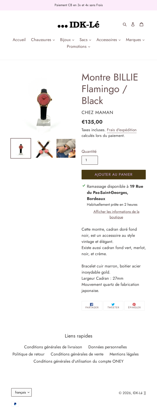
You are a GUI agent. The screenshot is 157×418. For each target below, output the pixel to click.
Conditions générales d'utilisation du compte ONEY (78, 361)
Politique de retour (28, 354)
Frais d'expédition (122, 130)
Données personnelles (107, 347)
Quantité (89, 151)
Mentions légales (124, 354)
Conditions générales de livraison (53, 347)
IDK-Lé (137, 392)
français (20, 392)
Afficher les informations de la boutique (116, 214)
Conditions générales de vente (77, 354)
